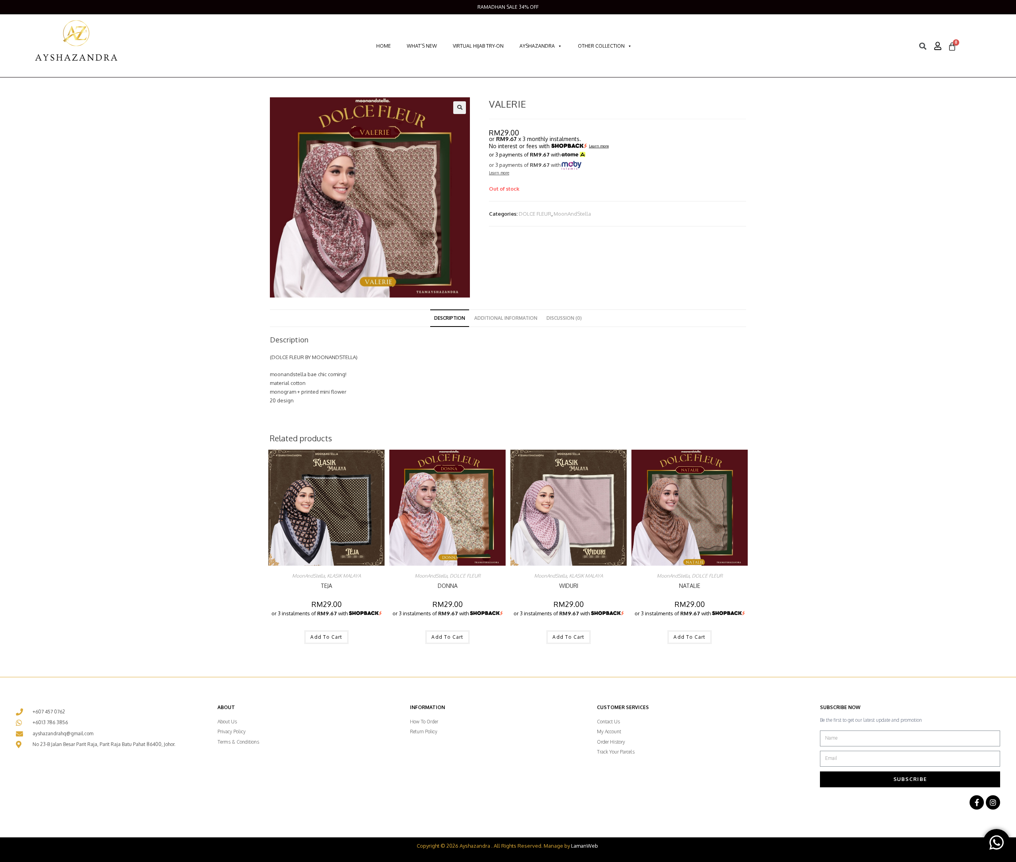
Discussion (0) (564, 318)
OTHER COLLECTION (601, 46)
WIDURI (568, 585)
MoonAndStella (572, 214)
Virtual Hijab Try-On (478, 46)
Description (449, 318)
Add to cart (326, 637)
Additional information (505, 318)
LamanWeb (584, 846)
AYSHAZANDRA (537, 46)
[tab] (449, 318)
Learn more (599, 146)
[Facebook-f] (977, 802)
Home (383, 46)
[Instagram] (993, 802)
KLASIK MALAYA (344, 576)
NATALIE (689, 585)
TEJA (326, 585)
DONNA (448, 585)
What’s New (422, 46)
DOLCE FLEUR (535, 214)
